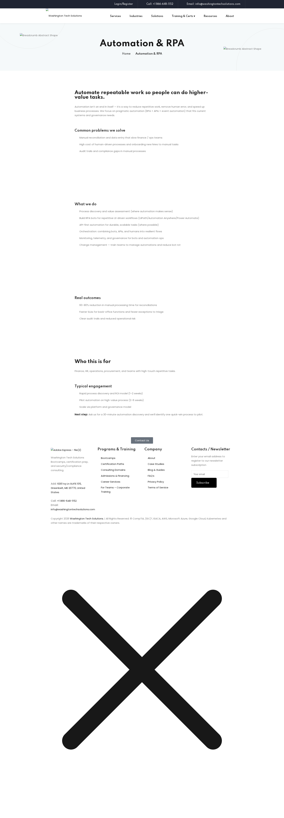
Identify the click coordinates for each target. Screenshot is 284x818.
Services (115, 16)
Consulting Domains (113, 470)
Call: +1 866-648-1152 (159, 4)
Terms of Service (158, 487)
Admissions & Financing (115, 476)
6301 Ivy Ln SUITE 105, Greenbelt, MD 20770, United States (68, 488)
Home (126, 53)
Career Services (110, 481)
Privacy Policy (156, 481)
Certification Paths (112, 464)
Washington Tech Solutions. (87, 518)
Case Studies (156, 464)
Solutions (157, 16)
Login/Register (123, 4)
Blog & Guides (156, 470)
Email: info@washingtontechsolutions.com (213, 4)
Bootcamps (108, 458)
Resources (210, 16)
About (230, 16)
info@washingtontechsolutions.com (73, 509)
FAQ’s (151, 476)
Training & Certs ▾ (183, 16)
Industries (136, 16)
